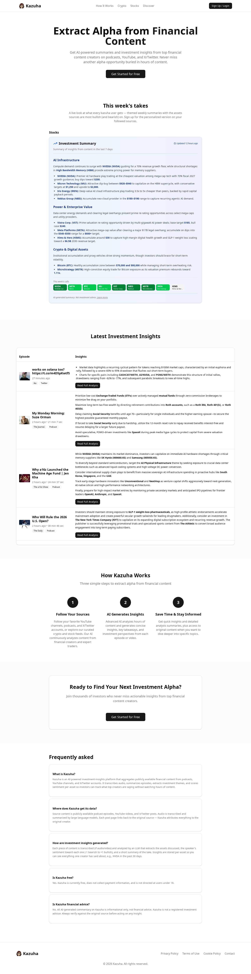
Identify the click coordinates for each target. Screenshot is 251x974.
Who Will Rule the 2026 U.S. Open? (49, 519)
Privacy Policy (169, 953)
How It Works (105, 6)
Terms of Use (190, 953)
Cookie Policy (212, 953)
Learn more (102, 297)
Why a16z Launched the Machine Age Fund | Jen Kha (50, 473)
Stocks (134, 6)
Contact (230, 953)
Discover (148, 6)
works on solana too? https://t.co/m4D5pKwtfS (51, 371)
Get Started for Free (125, 74)
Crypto (122, 6)
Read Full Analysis (87, 385)
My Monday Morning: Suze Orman (48, 415)
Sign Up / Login (220, 5)
